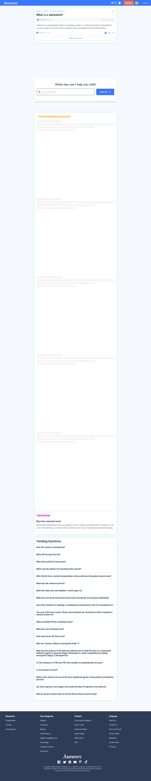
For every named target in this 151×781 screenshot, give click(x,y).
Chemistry (44, 725)
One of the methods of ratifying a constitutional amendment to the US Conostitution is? (74, 605)
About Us (112, 720)
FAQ (76, 742)
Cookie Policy (114, 742)
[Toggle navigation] (112, 3)
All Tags (9, 725)
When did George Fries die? (48, 554)
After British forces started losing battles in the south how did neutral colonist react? (73, 576)
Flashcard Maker (81, 729)
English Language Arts (48, 738)
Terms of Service (115, 729)
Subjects (39, 11)
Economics (44, 751)
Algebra (43, 720)
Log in (145, 3)
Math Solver (79, 738)
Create (127, 3)
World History (45, 734)
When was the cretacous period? (50, 583)
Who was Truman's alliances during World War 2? (57, 643)
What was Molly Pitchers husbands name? (54, 622)
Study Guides (80, 734)
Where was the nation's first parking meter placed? (58, 569)
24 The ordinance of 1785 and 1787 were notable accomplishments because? (69, 662)
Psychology (44, 742)
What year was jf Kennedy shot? (50, 629)
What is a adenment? (49, 15)
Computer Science (47, 747)
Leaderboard (10, 720)
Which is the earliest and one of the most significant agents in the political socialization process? (75, 678)
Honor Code (79, 725)
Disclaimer (113, 738)
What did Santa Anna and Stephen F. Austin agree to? (59, 590)
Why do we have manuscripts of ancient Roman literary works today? (66, 694)
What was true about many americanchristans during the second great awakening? (72, 598)
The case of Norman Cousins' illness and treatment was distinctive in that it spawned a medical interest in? (74, 613)
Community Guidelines (83, 720)
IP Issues (112, 747)
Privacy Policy (114, 734)
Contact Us (113, 725)
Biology (43, 729)
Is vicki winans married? (47, 670)
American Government (57, 11)
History (46, 11)
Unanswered (10, 729)
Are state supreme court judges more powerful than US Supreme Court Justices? (71, 686)
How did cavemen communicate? (50, 547)
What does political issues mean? (51, 561)
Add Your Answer (75, 38)
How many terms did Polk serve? (50, 636)
